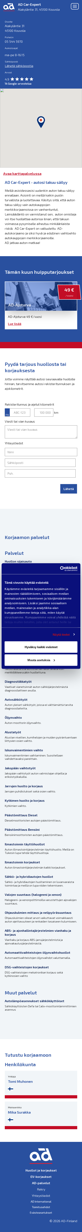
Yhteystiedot (14, 443)
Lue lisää (14, 324)
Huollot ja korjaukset (41, 1170)
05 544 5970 (14, 41)
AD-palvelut (41, 1183)
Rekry (41, 1189)
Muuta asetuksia (38, 660)
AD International (41, 1201)
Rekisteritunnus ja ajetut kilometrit (29, 404)
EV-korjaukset (41, 1176)
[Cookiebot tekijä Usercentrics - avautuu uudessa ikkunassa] (60, 568)
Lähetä (68, 489)
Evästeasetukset (41, 1212)
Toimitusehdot (41, 1207)
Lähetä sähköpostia (19, 66)
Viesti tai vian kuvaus (20, 421)
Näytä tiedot (61, 634)
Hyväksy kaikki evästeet (41, 647)
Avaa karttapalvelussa (22, 173)
